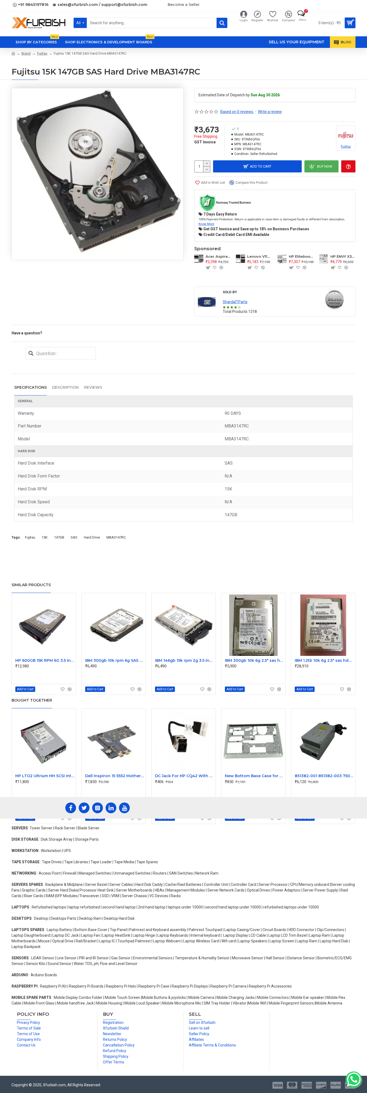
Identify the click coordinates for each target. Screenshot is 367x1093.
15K (45, 537)
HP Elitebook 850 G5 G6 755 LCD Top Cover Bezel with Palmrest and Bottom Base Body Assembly (301, 256)
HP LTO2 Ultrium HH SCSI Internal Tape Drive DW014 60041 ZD (44, 775)
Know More (206, 224)
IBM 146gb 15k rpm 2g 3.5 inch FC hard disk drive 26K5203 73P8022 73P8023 (184, 660)
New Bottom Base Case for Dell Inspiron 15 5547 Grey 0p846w (254, 775)
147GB (59, 537)
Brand (26, 53)
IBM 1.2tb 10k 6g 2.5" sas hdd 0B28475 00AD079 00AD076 (324, 660)
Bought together (32, 700)
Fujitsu (42, 53)
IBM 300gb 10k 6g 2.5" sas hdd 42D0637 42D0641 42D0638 (254, 660)
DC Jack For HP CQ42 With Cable (184, 775)
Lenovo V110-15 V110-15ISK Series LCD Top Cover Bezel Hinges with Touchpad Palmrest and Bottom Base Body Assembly (259, 256)
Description (65, 387)
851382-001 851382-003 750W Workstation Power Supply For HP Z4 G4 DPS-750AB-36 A (324, 775)
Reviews (93, 387)
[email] (31, 353)
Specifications (30, 387)
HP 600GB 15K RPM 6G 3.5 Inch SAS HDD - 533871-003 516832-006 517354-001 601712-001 (44, 660)
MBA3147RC (116, 537)
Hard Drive (92, 537)
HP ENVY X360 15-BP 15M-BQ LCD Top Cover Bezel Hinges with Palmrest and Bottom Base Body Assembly (342, 256)
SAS (74, 537)
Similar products (31, 584)
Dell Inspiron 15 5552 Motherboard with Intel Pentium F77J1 (114, 775)
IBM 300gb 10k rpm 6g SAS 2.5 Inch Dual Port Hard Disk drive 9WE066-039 (114, 660)
